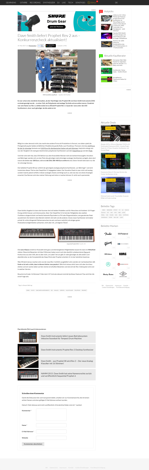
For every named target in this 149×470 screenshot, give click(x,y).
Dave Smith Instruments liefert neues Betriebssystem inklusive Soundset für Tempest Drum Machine (64, 337)
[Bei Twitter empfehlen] (91, 285)
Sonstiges (80, 2)
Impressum (118, 285)
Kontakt (125, 285)
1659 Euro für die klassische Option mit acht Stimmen (59, 148)
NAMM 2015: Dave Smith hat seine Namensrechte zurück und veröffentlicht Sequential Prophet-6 (66, 374)
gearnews (11, 2)
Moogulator (32, 46)
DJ (58, 2)
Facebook (131, 2)
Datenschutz (109, 285)
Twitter (136, 2)
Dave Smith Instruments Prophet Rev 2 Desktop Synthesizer (67, 349)
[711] (108, 233)
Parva (86, 252)
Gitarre (23, 2)
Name (24, 425)
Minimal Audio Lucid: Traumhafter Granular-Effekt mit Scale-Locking (115, 189)
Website (25, 438)
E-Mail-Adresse (28, 431)
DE (116, 2)
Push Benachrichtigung (122, 287)
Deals (93, 2)
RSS (141, 2)
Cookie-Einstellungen (108, 287)
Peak (90, 151)
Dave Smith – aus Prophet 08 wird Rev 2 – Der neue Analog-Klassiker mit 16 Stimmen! (67, 362)
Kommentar (26, 410)
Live (64, 2)
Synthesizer (49, 2)
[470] (108, 243)
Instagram (127, 2)
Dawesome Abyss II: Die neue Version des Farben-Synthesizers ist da (114, 165)
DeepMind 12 (77, 151)
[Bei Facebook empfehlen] (83, 285)
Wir (103, 285)
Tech (70, 2)
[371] (108, 264)
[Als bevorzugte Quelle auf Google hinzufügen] (51, 45)
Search (145, 2)
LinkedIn (123, 2)
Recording (35, 2)
